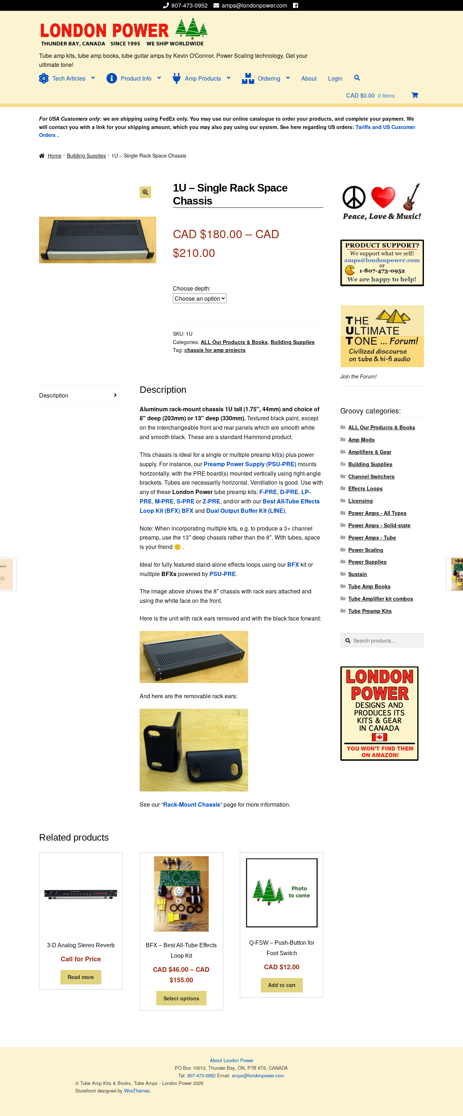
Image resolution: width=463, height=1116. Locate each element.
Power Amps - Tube (372, 537)
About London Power (231, 1060)
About (309, 78)
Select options (181, 998)
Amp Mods (361, 439)
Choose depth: (192, 288)
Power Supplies (367, 561)
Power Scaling (365, 549)
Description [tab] (53, 395)
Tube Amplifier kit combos (380, 598)
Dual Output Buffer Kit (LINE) (245, 510)
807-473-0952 (190, 5)
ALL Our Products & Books (234, 341)
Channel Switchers (371, 476)
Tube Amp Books (369, 586)
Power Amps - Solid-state (379, 525)
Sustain (357, 574)
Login (335, 78)
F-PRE (268, 492)
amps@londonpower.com (254, 5)
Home (54, 155)
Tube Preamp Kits (370, 610)
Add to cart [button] (282, 984)
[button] (145, 192)
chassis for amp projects (215, 349)
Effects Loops (365, 488)
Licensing (360, 500)
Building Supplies (86, 155)
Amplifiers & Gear (369, 451)
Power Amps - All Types (377, 512)
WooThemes (137, 1090)
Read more (81, 976)
